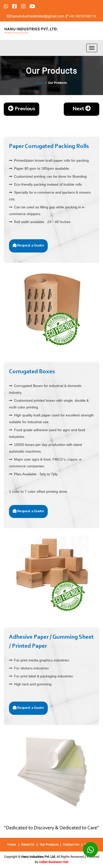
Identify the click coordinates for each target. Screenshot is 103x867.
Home (40, 83)
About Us (27, 844)
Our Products (49, 844)
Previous (24, 109)
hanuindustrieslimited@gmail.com (37, 16)
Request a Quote (30, 246)
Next (78, 109)
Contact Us (71, 844)
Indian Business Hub (53, 862)
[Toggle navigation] (91, 48)
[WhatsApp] (90, 849)
